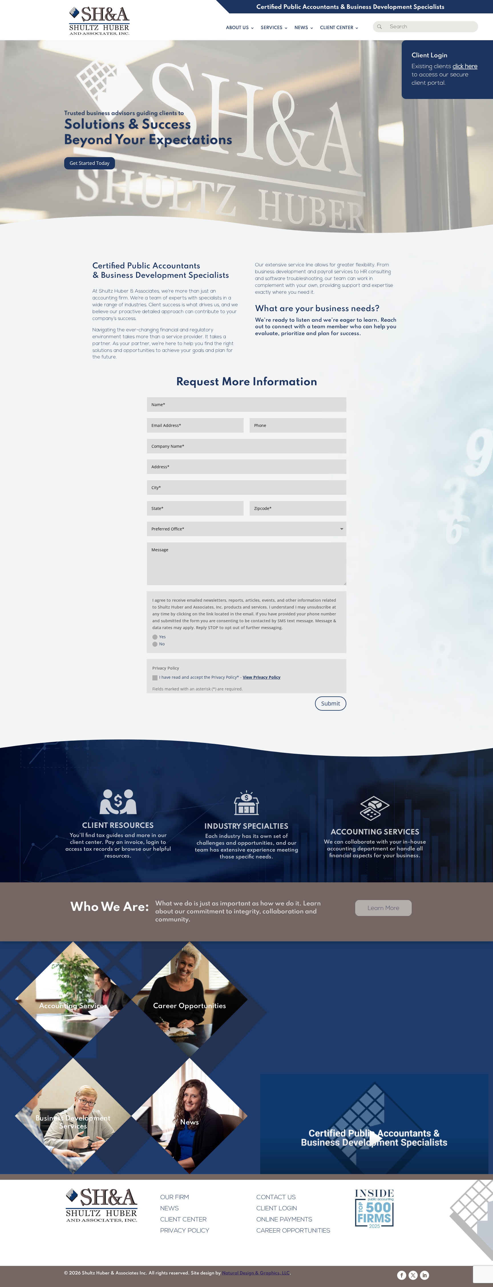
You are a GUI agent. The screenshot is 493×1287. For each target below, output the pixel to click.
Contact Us (276, 1198)
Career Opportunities (293, 1231)
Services (271, 28)
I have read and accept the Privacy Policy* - (219, 677)
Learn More (383, 908)
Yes (162, 636)
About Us (237, 28)
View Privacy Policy (261, 677)
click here (465, 67)
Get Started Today (90, 163)
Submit (330, 703)
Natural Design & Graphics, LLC (256, 1273)
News (301, 28)
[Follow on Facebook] (401, 1275)
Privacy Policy (184, 1231)
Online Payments (284, 1220)
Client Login (276, 1209)
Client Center (336, 28)
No (162, 643)
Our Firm (174, 1198)
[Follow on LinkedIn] (424, 1275)
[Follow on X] (413, 1275)
